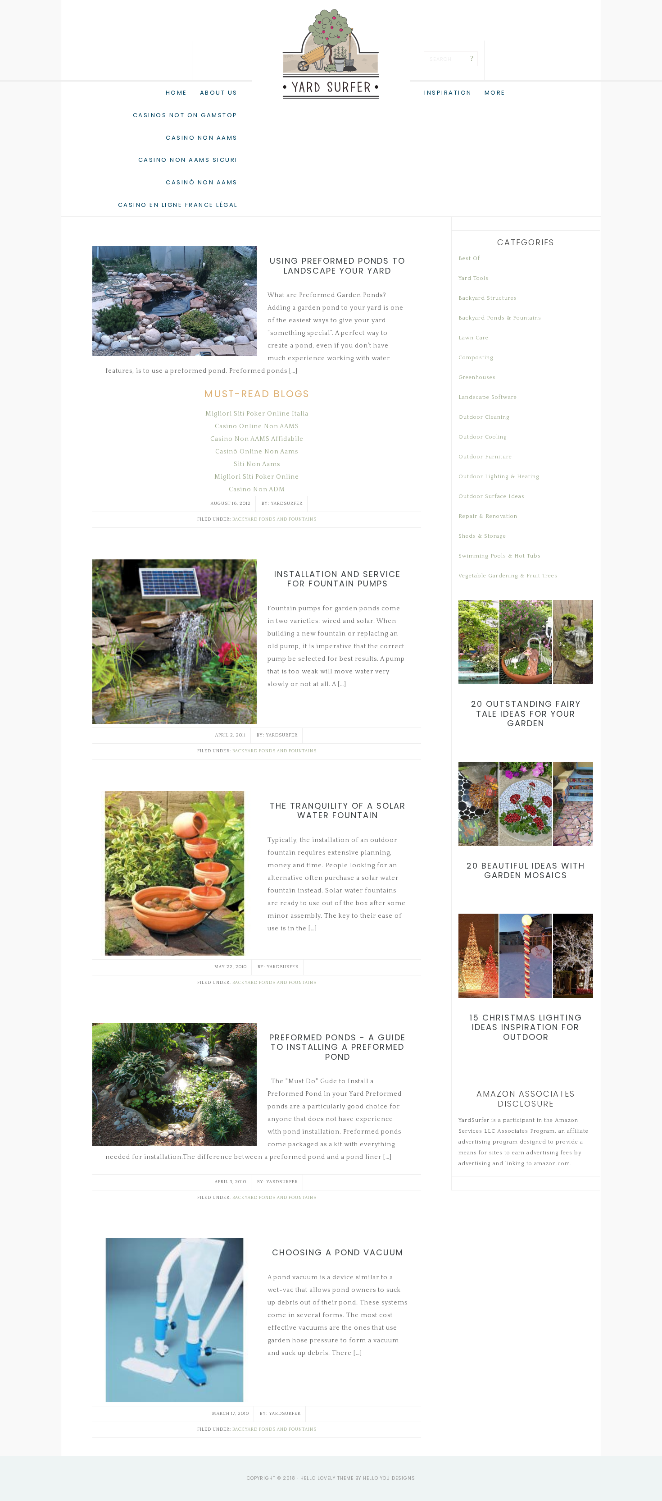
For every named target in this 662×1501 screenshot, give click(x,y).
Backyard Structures (487, 298)
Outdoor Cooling (482, 437)
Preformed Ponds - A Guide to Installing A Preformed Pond (337, 1047)
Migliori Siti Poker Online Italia (256, 413)
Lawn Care (473, 338)
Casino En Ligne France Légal (178, 205)
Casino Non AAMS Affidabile (257, 439)
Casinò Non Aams (202, 182)
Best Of (469, 258)
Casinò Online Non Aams (256, 451)
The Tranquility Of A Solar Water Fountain (338, 810)
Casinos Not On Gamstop (185, 115)
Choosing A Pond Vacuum (338, 1252)
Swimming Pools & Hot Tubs (499, 556)
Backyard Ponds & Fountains (499, 318)
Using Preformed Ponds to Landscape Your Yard (337, 265)
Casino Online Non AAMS (257, 426)
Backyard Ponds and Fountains (274, 519)
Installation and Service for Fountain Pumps (337, 579)
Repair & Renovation (487, 516)
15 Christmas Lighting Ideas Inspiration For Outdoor (526, 1027)
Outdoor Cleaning (484, 417)
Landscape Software (487, 397)
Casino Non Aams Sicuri (188, 160)
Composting (476, 358)
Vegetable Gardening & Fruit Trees (508, 576)
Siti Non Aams (257, 464)
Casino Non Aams (202, 137)
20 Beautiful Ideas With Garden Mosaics (526, 870)
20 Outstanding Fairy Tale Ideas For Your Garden (526, 713)
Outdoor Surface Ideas (491, 496)
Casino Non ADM (257, 489)
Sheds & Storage (482, 536)
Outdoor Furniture (485, 457)
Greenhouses (477, 377)
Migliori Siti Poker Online (256, 477)
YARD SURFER (331, 54)
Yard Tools (473, 278)
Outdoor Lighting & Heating (499, 477)
